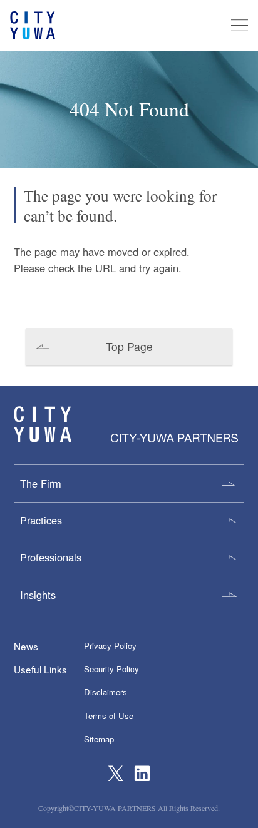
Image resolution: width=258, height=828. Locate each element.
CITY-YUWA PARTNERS (42, 424)
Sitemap (99, 739)
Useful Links (40, 669)
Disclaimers (105, 692)
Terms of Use (108, 716)
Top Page (129, 346)
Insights (38, 594)
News (26, 646)
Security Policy (111, 669)
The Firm (40, 483)
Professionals (50, 557)
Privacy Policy (110, 646)
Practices (41, 520)
